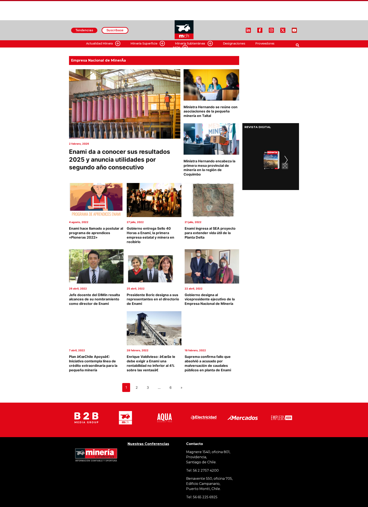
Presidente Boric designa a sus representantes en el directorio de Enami (153, 299)
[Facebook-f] (259, 30)
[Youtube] (294, 30)
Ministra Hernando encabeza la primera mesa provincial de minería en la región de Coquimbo (209, 167)
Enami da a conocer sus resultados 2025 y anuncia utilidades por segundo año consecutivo (119, 159)
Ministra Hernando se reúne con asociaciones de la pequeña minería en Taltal (210, 111)
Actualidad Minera (99, 43)
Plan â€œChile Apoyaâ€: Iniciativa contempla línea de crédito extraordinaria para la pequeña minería (93, 363)
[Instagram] (271, 30)
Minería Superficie (144, 43)
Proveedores (265, 43)
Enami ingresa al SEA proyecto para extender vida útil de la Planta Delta (210, 232)
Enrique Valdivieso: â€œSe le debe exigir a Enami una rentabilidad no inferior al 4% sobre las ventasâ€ (151, 363)
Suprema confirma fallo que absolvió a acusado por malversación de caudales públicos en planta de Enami (208, 363)
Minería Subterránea (190, 43)
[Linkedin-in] (248, 30)
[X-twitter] (282, 30)
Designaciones (234, 43)
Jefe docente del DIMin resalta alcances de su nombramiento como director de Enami (94, 299)
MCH (176, 47)
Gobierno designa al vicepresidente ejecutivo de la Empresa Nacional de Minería (210, 299)
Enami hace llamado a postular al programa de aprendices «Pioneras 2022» (96, 232)
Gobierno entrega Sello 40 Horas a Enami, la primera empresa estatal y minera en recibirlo (150, 235)
